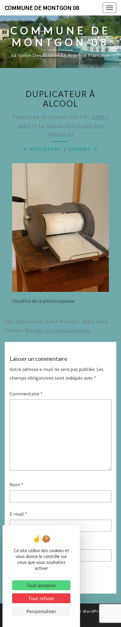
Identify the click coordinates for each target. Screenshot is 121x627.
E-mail (18, 514)
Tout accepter (41, 585)
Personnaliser (41, 611)
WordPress (94, 611)
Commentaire (26, 393)
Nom (16, 484)
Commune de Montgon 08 (42, 7)
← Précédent (42, 149)
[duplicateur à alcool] (60, 229)
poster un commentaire (58, 330)
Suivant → (83, 149)
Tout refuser (41, 598)
